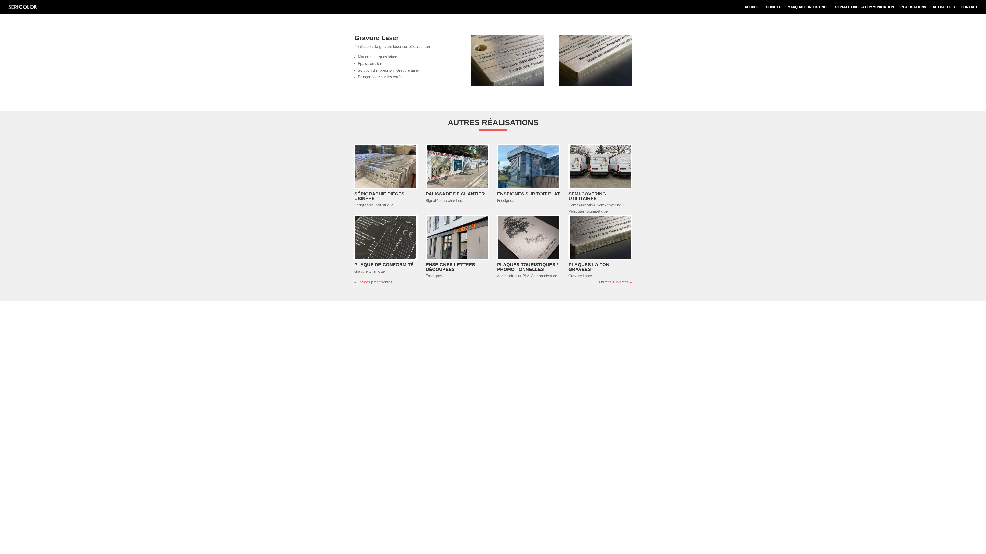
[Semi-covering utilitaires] (600, 166)
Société (773, 7)
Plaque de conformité (384, 264)
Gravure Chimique (369, 271)
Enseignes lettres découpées (450, 267)
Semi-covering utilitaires (587, 196)
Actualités (944, 7)
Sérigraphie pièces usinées (379, 196)
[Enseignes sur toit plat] (528, 166)
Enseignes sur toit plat (528, 193)
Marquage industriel (808, 7)
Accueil (752, 7)
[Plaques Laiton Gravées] (600, 237)
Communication (581, 205)
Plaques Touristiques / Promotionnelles (527, 267)
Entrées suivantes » (615, 282)
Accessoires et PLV (513, 276)
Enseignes (505, 201)
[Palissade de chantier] (457, 166)
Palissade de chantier (455, 193)
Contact (969, 7)
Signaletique (597, 211)
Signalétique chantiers (444, 201)
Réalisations (913, 7)
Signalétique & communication (864, 7)
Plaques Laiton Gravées (588, 267)
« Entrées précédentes (373, 282)
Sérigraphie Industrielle (373, 205)
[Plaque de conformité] (386, 237)
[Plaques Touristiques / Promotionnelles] (528, 237)
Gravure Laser (580, 276)
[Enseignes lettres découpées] (457, 237)
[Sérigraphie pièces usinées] (386, 166)
